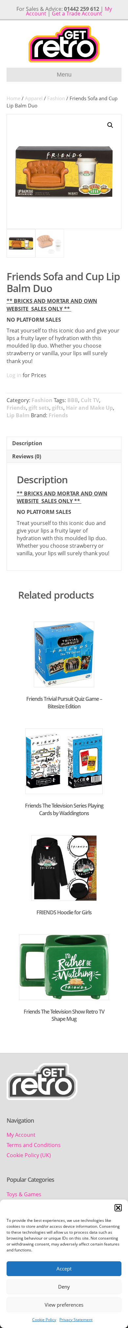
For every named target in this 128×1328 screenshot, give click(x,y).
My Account (21, 1134)
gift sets (39, 407)
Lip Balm (18, 415)
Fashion (56, 98)
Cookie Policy (44, 1319)
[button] (118, 1207)
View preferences (64, 1304)
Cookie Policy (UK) (29, 1155)
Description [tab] (27, 443)
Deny (64, 1286)
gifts (57, 407)
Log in (14, 375)
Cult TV (90, 400)
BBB (72, 400)
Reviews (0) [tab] (26, 456)
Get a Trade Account (77, 13)
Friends (16, 407)
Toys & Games (24, 1194)
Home (13, 98)
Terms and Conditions (34, 1145)
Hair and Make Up (89, 407)
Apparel (34, 98)
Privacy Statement (76, 1319)
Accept (64, 1268)
